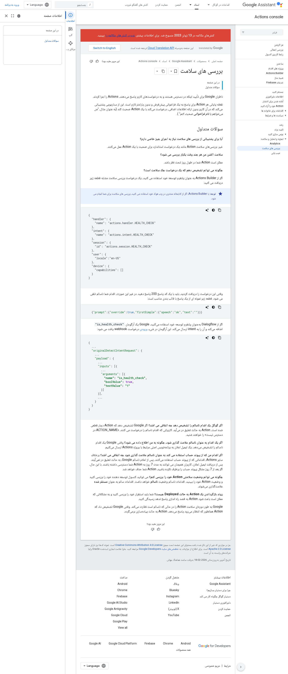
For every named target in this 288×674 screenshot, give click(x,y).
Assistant (266, 4)
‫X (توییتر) (173, 608)
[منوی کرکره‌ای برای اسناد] (189, 4)
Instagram (172, 596)
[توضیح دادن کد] (207, 210)
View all (122, 627)
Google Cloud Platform (123, 643)
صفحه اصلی (217, 61)
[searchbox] (261, 32)
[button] (262, 110)
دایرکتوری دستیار (222, 602)
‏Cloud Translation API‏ (161, 47)
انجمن (178, 4)
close (6, 15)
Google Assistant (182, 61)
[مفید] (97, 61)
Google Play (120, 621)
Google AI (95, 643)
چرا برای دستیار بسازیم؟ (218, 590)
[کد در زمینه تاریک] (213, 210)
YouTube (173, 615)
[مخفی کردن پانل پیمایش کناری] (241, 667)
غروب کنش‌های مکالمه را (120, 35)
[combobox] (74, 4)
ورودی (144, 329)
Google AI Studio (117, 602)
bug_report (18, 15)
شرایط (227, 665)
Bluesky (174, 590)
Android (122, 583)
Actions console (269, 16)
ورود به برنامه (12, 4)
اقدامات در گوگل (221, 4)
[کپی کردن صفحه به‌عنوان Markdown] (163, 71)
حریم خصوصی (212, 665)
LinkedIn (174, 602)
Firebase (122, 596)
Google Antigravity (116, 608)
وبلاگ (176, 583)
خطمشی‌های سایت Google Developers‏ (159, 548)
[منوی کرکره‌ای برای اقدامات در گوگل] (207, 4)
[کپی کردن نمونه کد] (219, 210)
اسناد (196, 4)
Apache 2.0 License (219, 548)
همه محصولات (183, 649)
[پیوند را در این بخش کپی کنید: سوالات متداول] (193, 129)
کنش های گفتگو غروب (136, 4)
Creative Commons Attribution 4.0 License (138, 545)
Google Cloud (119, 615)
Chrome (122, 590)
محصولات (201, 61)
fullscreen (12, 15)
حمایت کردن (161, 4)
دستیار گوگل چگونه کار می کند (215, 596)
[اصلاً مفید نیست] (91, 61)
